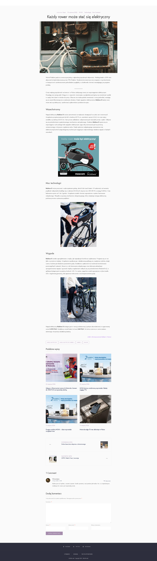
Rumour (86, 342)
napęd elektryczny (52, 342)
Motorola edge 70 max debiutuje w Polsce (92, 429)
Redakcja (75, 554)
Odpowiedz (108, 481)
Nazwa (48, 525)
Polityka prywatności (87, 554)
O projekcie (67, 554)
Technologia (87, 12)
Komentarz (49, 502)
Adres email (71, 525)
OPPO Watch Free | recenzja (70, 457)
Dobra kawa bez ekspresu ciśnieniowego (73, 443)
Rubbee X (79, 342)
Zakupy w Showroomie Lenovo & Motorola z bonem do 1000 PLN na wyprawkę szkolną (61, 389)
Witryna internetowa (95, 525)
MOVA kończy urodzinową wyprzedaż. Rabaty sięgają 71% (93, 389)
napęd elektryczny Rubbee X (67, 342)
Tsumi (64, 12)
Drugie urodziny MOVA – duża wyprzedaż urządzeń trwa (58, 430)
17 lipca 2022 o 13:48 (57, 481)
